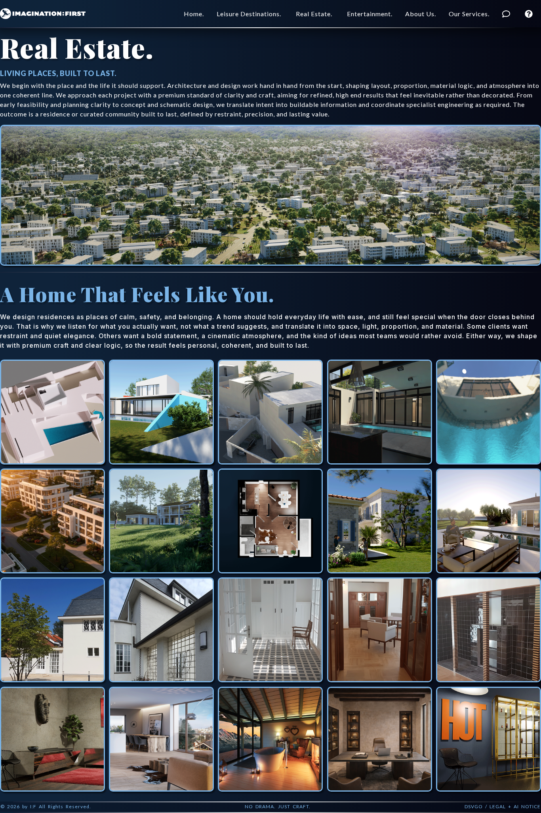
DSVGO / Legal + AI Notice (503, 806)
